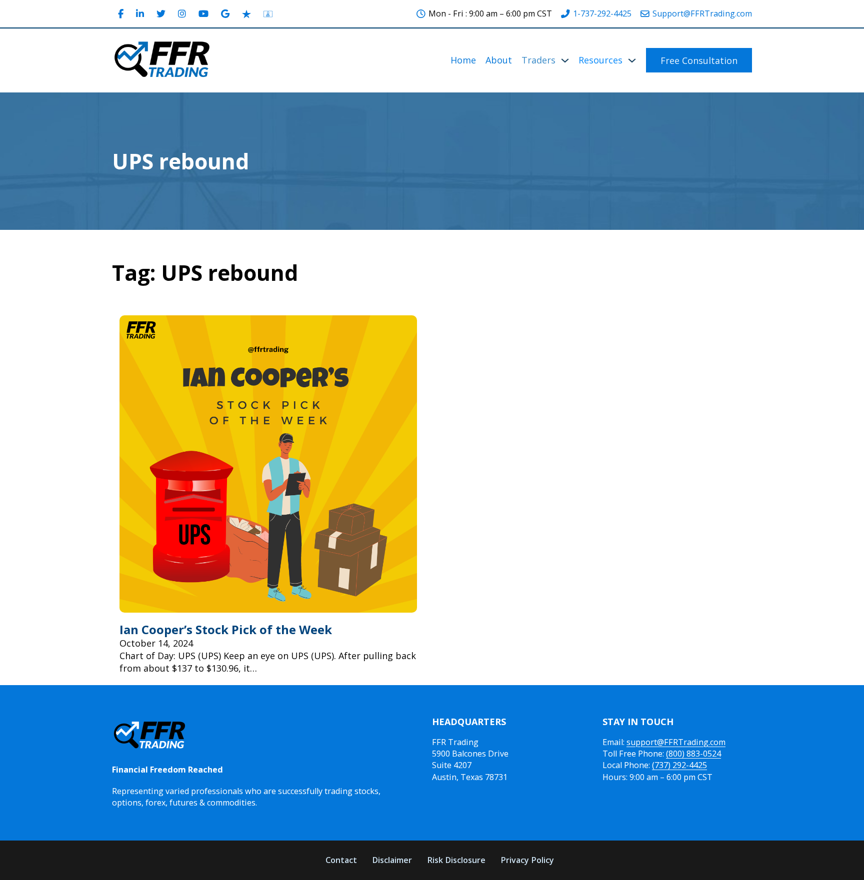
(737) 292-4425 (679, 765)
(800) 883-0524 (693, 753)
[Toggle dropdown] (565, 60)
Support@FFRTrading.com (702, 13)
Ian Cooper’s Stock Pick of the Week (226, 629)
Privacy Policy (527, 860)
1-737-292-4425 (602, 13)
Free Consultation (699, 60)
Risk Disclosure (456, 860)
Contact (341, 860)
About (499, 60)
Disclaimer (392, 860)
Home (463, 60)
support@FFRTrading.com (676, 742)
